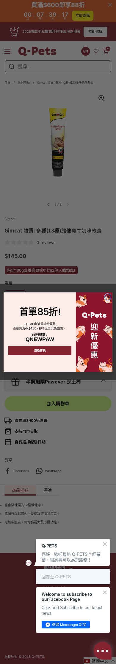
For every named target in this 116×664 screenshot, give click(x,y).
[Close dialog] (108, 297)
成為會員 (40, 350)
